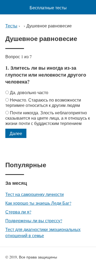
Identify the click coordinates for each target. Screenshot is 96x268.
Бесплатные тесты (48, 7)
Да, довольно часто (29, 92)
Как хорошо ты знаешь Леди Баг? (38, 203)
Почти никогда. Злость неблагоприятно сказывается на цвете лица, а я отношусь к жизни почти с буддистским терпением (47, 118)
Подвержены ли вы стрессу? (33, 220)
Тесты (11, 25)
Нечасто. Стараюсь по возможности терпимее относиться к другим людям (43, 102)
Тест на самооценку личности (34, 194)
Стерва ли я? (18, 212)
